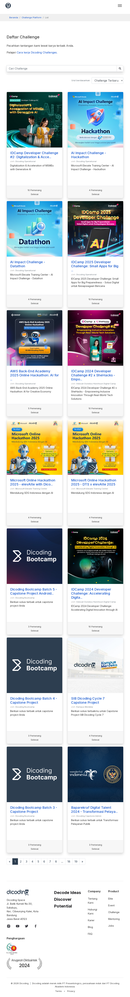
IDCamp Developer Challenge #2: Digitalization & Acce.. (34, 155)
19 (75, 861)
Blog (90, 927)
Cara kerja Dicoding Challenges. (37, 52)
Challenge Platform (31, 17)
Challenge (114, 912)
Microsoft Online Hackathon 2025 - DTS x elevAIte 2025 (93, 482)
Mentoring (114, 918)
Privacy (71, 991)
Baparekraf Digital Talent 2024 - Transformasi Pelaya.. (94, 810)
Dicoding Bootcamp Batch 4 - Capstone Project (33, 700)
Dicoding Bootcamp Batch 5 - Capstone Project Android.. (33, 591)
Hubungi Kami (92, 911)
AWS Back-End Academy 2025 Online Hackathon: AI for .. (34, 375)
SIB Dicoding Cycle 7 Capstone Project (88, 700)
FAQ (90, 933)
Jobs (111, 925)
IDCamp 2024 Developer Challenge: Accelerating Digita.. (91, 593)
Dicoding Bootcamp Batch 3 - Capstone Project (33, 810)
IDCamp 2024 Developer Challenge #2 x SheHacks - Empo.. (93, 375)
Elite (110, 898)
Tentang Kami (92, 900)
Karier (91, 920)
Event (111, 905)
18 (68, 861)
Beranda (13, 17)
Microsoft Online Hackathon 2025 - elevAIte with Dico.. (32, 482)
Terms (58, 991)
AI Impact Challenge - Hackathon (88, 155)
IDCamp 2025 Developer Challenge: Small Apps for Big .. (94, 266)
